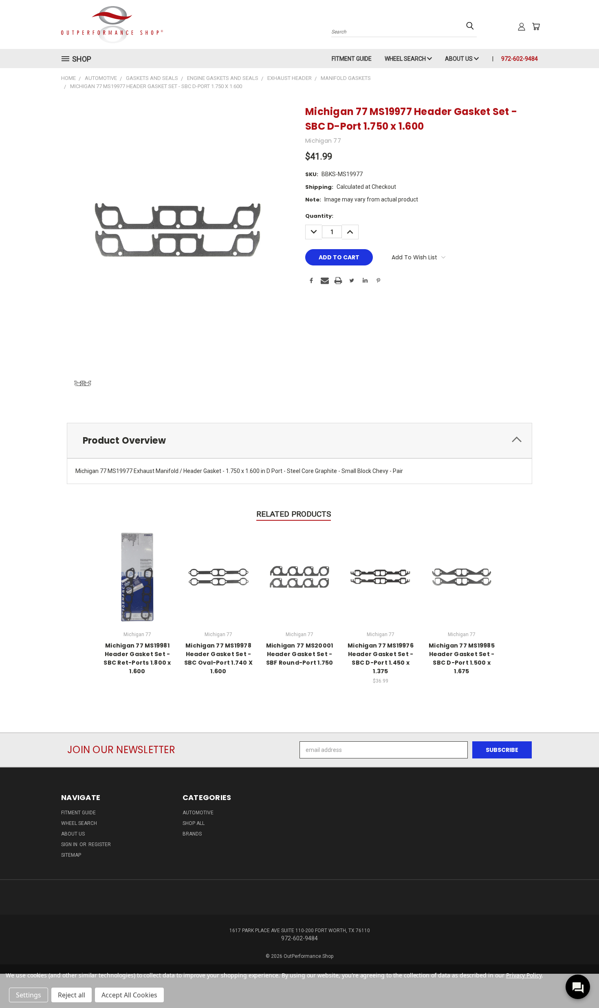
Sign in (70, 844)
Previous (578, 983)
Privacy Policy (524, 975)
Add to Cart (381, 575)
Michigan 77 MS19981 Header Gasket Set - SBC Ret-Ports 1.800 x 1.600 (137, 658)
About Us (459, 58)
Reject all (71, 994)
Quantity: (319, 216)
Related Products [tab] (293, 514)
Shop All (194, 823)
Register (99, 844)
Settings (28, 994)
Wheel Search (406, 58)
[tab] (299, 440)
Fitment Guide (352, 58)
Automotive (198, 813)
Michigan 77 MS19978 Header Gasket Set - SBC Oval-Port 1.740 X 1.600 (218, 658)
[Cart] (536, 26)
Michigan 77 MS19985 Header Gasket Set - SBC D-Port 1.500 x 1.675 (462, 658)
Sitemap (71, 855)
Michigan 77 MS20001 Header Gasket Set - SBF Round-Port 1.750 (299, 654)
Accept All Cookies (129, 994)
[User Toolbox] (522, 26)
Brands (192, 834)
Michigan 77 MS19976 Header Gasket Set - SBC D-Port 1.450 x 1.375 (381, 658)
